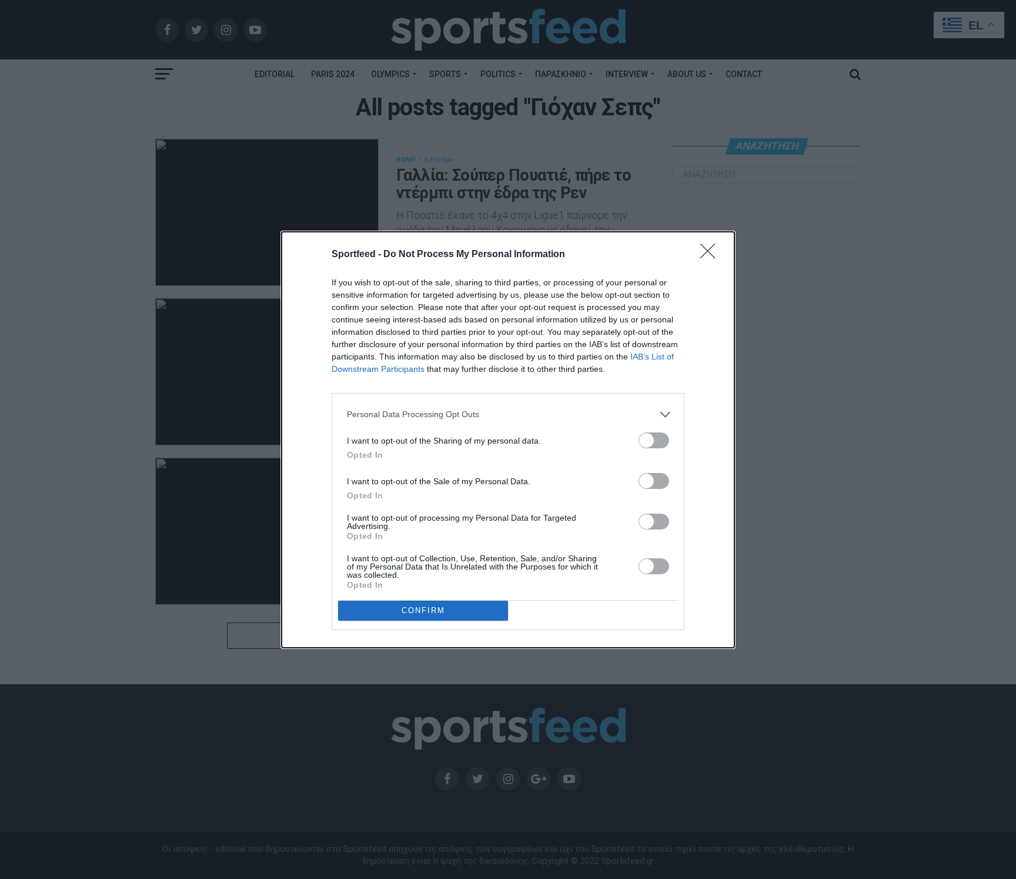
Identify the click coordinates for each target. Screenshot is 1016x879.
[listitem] (508, 414)
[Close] (711, 255)
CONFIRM (423, 610)
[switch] (654, 440)
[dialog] (508, 440)
